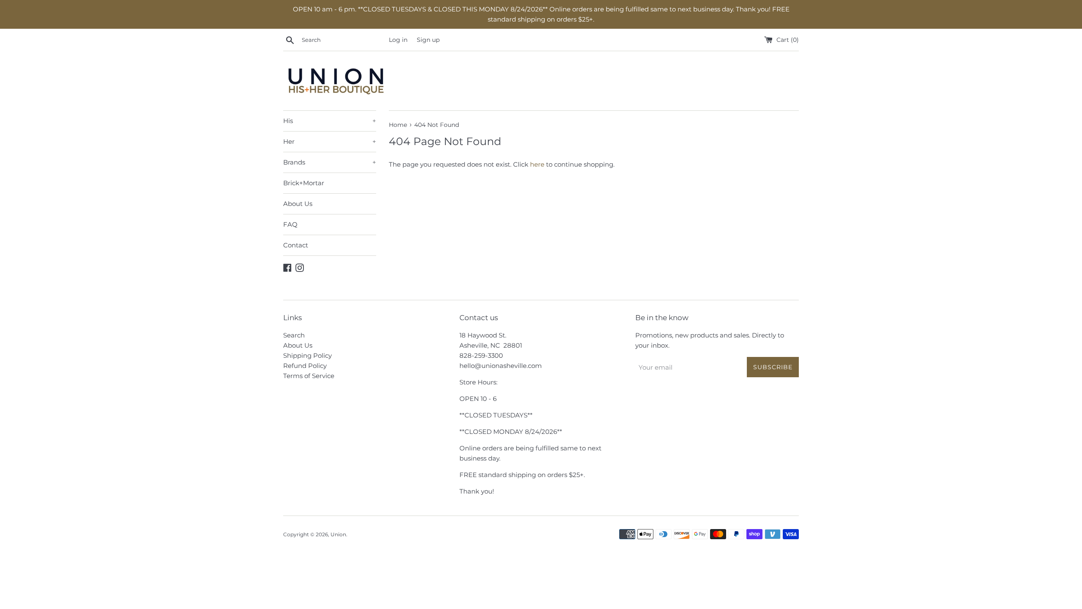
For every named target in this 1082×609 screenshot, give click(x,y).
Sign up (428, 39)
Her (329, 141)
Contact (295, 245)
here (537, 164)
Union (338, 534)
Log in (398, 39)
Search (294, 335)
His (329, 121)
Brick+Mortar (303, 183)
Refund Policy (305, 366)
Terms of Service (308, 376)
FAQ (290, 224)
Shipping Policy (307, 355)
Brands (329, 162)
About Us (297, 204)
